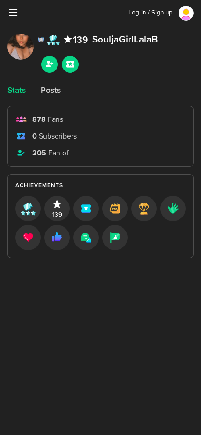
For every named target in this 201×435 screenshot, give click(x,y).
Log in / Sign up (150, 12)
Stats (16, 90)
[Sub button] (70, 64)
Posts (51, 90)
